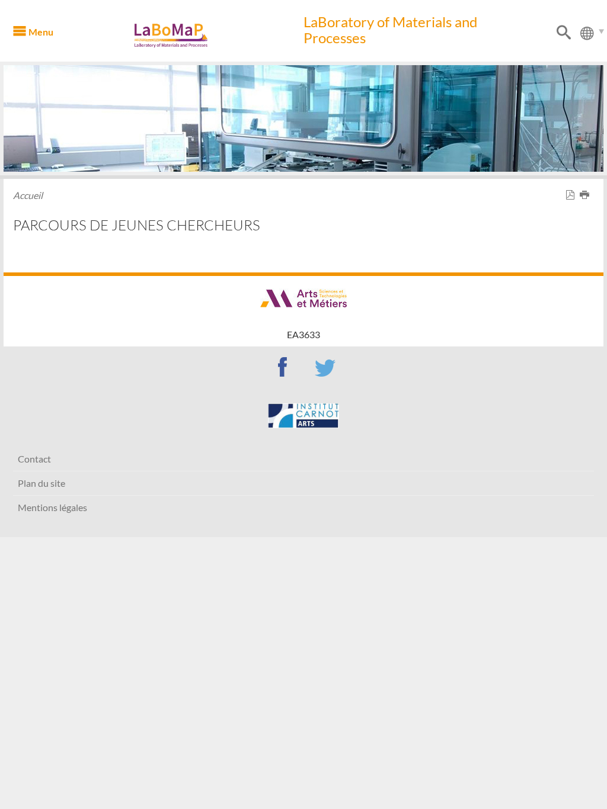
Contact (34, 458)
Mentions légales (52, 507)
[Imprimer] (587, 195)
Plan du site (41, 483)
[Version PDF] (573, 195)
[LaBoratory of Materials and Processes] (188, 35)
